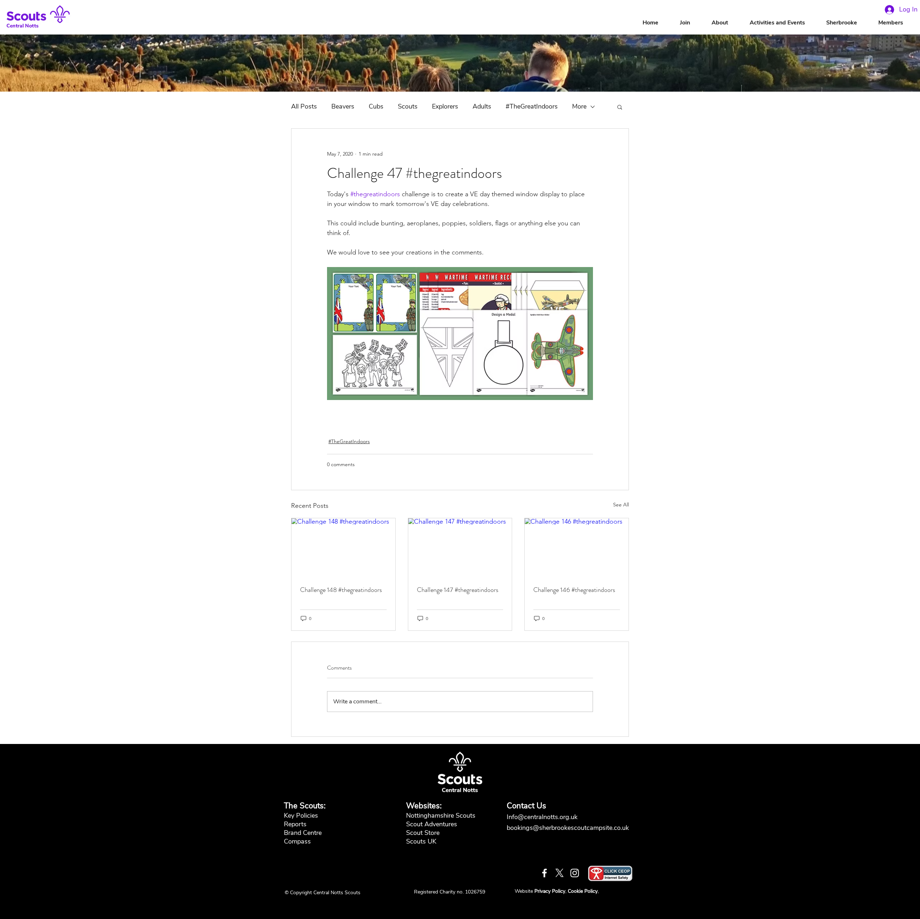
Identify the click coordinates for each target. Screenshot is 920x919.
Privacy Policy (549, 891)
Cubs (376, 106)
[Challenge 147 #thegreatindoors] (460, 547)
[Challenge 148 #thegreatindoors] (343, 547)
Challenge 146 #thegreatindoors (574, 589)
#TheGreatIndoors (532, 106)
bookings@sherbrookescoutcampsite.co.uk (568, 827)
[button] (727, 22)
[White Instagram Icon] (574, 873)
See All (621, 504)
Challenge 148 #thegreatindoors (341, 589)
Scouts (408, 106)
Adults (482, 106)
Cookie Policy (583, 891)
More (579, 106)
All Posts (304, 106)
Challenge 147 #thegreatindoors (457, 589)
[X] (559, 873)
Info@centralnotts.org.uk (543, 817)
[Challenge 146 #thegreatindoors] (577, 547)
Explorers (445, 106)
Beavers (342, 106)
